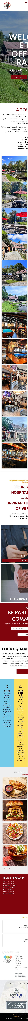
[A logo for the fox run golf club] (16, 993)
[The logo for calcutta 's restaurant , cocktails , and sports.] (16, 1005)
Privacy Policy (17, 1014)
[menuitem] (21, 955)
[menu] (25, 3)
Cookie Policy (17, 1016)
